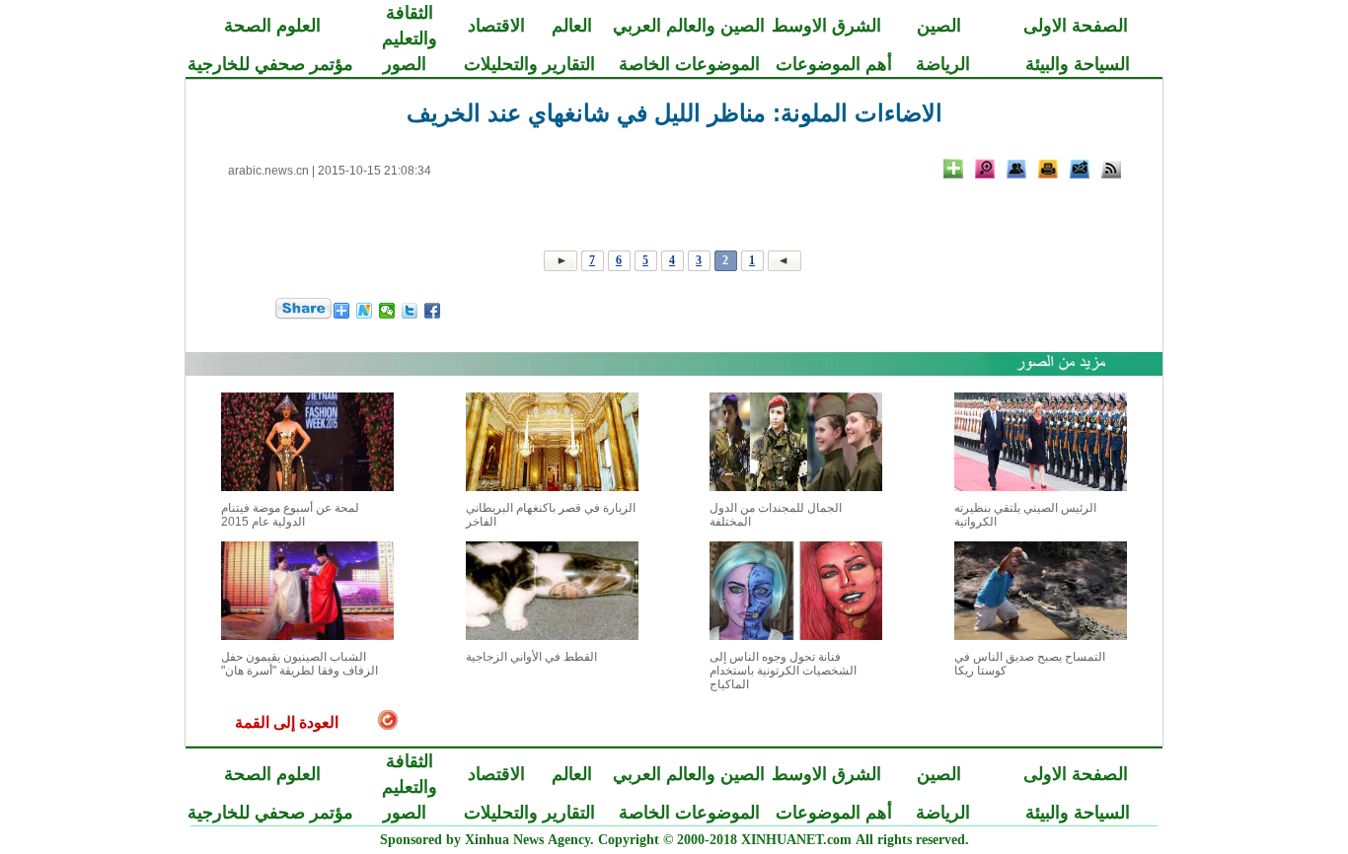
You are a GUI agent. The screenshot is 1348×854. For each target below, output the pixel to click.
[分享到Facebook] (432, 311)
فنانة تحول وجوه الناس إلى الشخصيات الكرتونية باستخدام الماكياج (783, 670)
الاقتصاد (496, 26)
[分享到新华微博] (364, 311)
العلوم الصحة (272, 26)
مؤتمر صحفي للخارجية (270, 64)
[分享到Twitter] (410, 311)
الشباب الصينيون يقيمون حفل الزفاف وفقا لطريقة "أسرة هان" (299, 663)
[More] (953, 168)
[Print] (1048, 168)
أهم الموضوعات (834, 64)
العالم (572, 26)
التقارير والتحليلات (529, 64)
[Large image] (985, 168)
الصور (404, 64)
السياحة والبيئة (1077, 64)
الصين (939, 26)
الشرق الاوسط (826, 26)
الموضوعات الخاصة (689, 64)
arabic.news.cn (268, 171)
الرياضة (943, 64)
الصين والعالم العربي (689, 26)
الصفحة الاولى (1075, 26)
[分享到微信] (387, 311)
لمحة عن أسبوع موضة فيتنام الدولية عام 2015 (290, 515)
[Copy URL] (1016, 168)
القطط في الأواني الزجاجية (531, 657)
